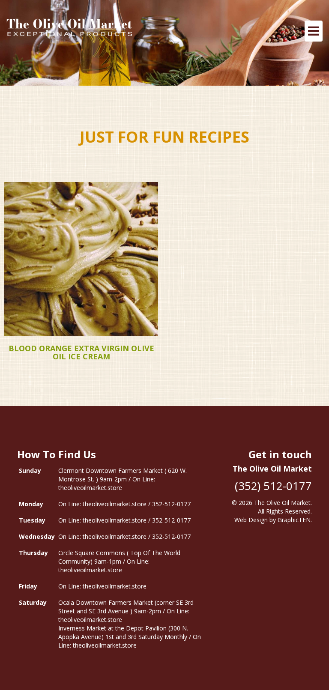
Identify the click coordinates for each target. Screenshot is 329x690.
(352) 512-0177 (273, 485)
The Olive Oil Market (282, 503)
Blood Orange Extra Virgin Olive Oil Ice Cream (81, 352)
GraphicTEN (294, 520)
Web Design (251, 520)
